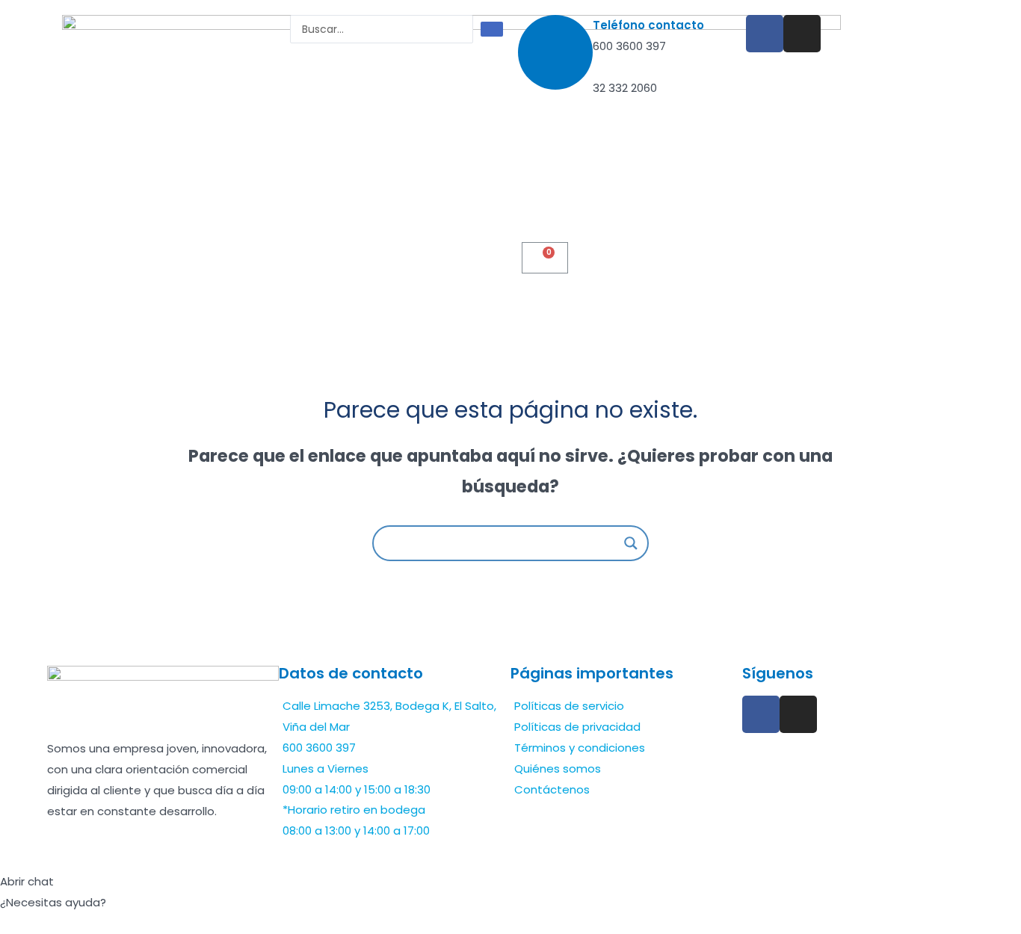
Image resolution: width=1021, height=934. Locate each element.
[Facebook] (764, 33)
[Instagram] (802, 33)
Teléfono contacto (648, 25)
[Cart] (545, 257)
